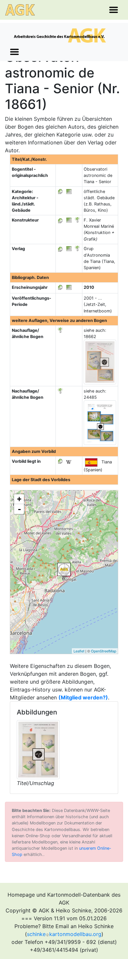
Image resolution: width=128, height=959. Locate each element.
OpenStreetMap (103, 650)
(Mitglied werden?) (83, 697)
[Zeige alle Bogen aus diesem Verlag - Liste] (60, 248)
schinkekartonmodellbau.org (64, 934)
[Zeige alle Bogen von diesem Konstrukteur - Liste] (60, 220)
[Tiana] (64, 569)
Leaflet (79, 650)
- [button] (19, 509)
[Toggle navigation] (113, 9)
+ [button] (19, 499)
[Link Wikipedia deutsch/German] (68, 461)
